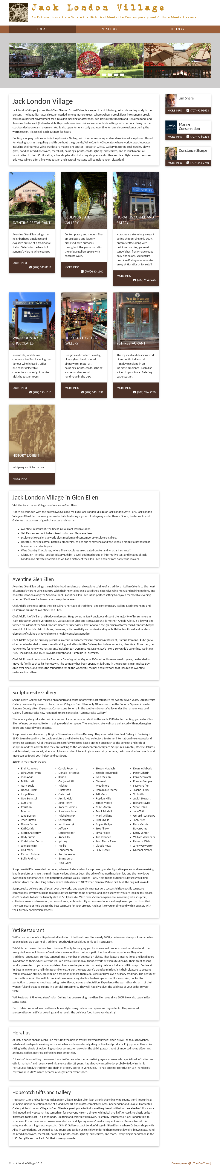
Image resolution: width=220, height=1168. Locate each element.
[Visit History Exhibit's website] (32, 433)
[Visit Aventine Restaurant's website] (32, 200)
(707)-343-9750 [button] (199, 163)
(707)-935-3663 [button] (199, 110)
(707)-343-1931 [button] (93, 392)
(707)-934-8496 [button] (146, 280)
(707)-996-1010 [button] (41, 392)
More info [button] (19, 263)
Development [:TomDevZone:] (191, 1163)
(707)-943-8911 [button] (41, 267)
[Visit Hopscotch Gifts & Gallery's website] (84, 321)
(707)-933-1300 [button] (93, 271)
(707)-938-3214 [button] (199, 136)
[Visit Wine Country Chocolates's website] (32, 321)
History (177, 29)
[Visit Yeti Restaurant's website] (136, 321)
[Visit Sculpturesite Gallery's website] (84, 200)
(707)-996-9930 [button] (146, 392)
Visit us (110, 29)
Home (52, 29)
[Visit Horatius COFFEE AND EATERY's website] (136, 200)
